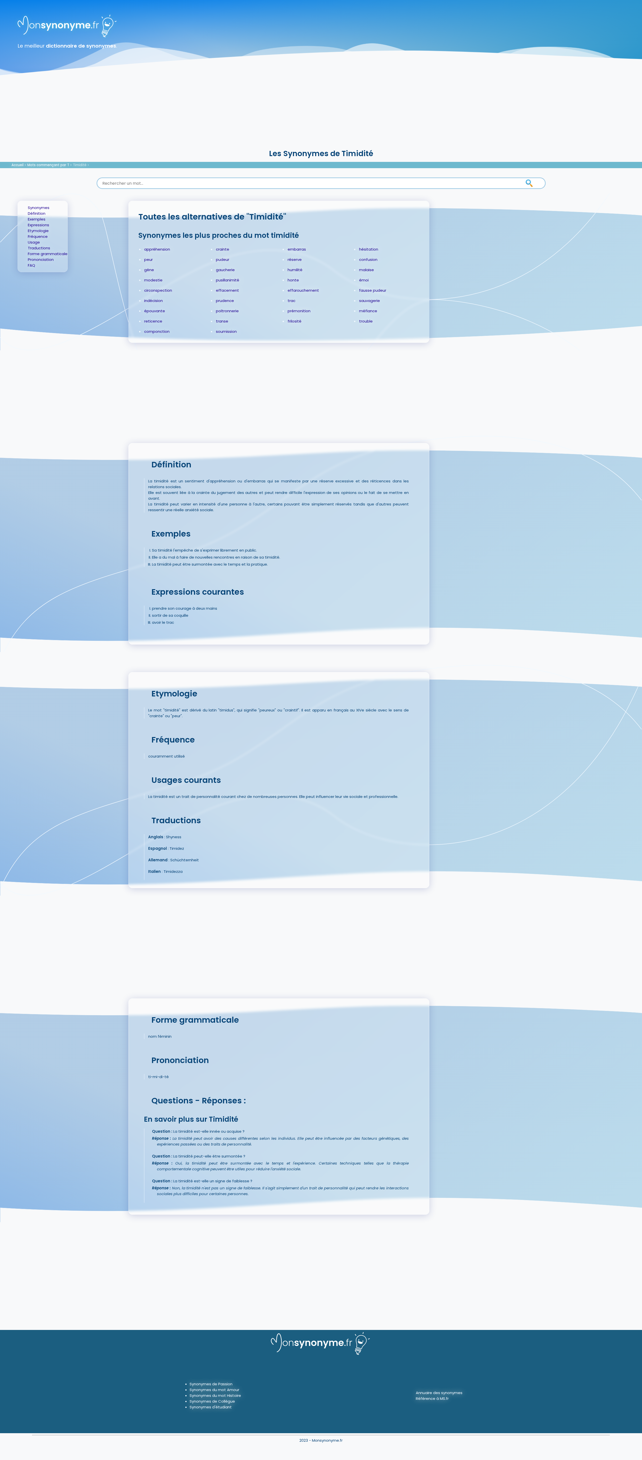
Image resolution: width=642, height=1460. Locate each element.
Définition (36, 213)
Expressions (38, 225)
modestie (153, 280)
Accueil (18, 165)
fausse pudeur (372, 290)
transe (222, 321)
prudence (225, 300)
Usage (34, 242)
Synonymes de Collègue (212, 1401)
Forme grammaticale (47, 253)
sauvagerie (369, 300)
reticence (153, 321)
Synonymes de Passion (211, 1384)
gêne (149, 269)
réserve (295, 259)
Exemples (36, 219)
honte (293, 280)
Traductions (39, 248)
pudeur (222, 259)
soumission (226, 331)
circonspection (158, 290)
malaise (366, 269)
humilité (295, 269)
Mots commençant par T (48, 165)
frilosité (294, 321)
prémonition (299, 311)
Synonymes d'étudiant (211, 1407)
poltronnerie (227, 311)
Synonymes (38, 207)
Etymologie (38, 230)
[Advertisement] (321, 110)
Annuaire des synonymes (439, 1392)
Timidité (80, 165)
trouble (366, 321)
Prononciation (41, 259)
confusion (368, 259)
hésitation (368, 249)
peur (148, 259)
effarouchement (303, 290)
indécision (153, 300)
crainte (222, 249)
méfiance (368, 311)
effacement (227, 290)
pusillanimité (227, 280)
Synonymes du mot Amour (214, 1389)
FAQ (31, 265)
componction (157, 331)
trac (291, 300)
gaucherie (225, 269)
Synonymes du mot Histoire (215, 1395)
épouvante (154, 311)
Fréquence (38, 236)
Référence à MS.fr (432, 1398)
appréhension (157, 249)
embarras (297, 249)
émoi (364, 280)
